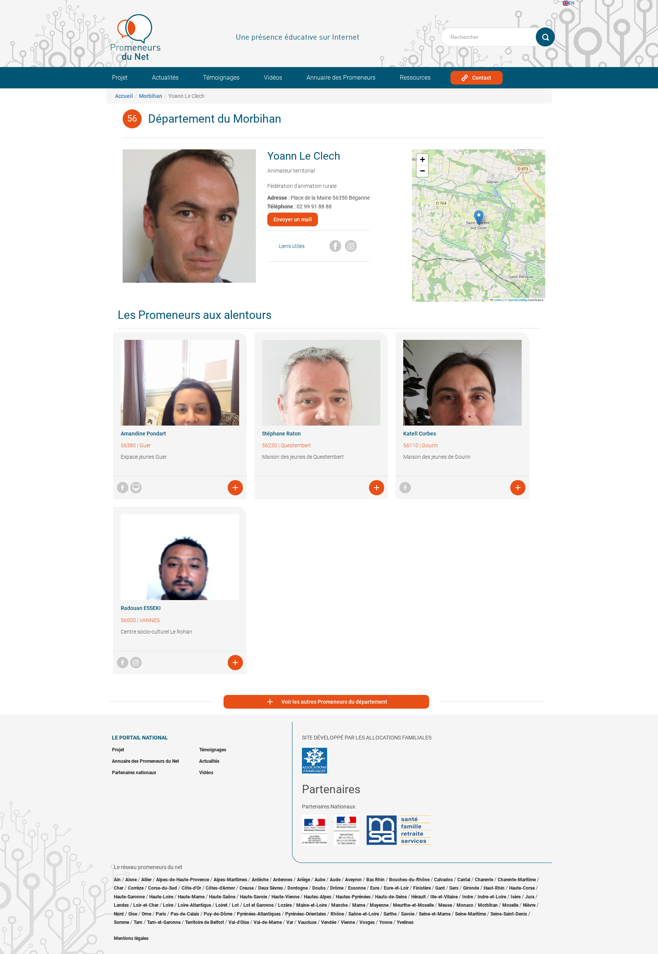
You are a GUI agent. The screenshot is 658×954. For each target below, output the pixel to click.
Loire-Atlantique (194, 905)
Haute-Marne (191, 897)
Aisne (131, 879)
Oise (132, 914)
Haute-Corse (522, 888)
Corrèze (136, 888)
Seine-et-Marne (434, 914)
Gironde (471, 888)
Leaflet (497, 300)
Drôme (336, 888)
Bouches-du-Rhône (409, 879)
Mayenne (379, 905)
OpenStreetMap (517, 300)
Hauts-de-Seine (391, 897)
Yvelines (405, 922)
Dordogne (297, 888)
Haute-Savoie (253, 897)
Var (289, 922)
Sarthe (389, 914)
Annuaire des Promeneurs (341, 77)
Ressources (415, 77)
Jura (529, 897)
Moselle (510, 905)
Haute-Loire (161, 897)
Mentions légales (131, 938)
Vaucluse (307, 922)
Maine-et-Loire (311, 905)
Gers (453, 888)
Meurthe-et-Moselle (413, 905)
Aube (320, 879)
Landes (121, 905)
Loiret (221, 905)
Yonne (385, 922)
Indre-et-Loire (492, 897)
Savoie (407, 914)
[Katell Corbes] (462, 383)
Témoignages (221, 77)
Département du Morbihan (214, 118)
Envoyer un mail (292, 219)
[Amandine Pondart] (180, 383)
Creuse (247, 888)
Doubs (319, 888)
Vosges (367, 922)
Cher (118, 888)
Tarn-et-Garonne (163, 922)
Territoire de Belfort (204, 922)
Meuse (445, 905)
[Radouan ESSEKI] (180, 557)
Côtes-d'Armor (220, 888)
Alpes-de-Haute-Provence (182, 879)
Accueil (124, 96)
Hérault (418, 897)
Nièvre (529, 905)
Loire (168, 905)
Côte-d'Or (191, 888)
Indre (467, 897)
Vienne (348, 922)
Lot (235, 905)
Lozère (285, 905)
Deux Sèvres (270, 888)
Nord (119, 914)
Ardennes (282, 879)
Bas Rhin (375, 879)
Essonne (357, 888)
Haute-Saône (222, 897)
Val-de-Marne (268, 922)
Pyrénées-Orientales (305, 914)
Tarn (138, 922)
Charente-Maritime (517, 879)
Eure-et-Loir (396, 888)
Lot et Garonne (258, 905)
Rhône (337, 914)
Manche (339, 905)
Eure (374, 888)
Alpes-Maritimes (230, 879)
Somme (121, 922)
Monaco (465, 905)
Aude (335, 879)
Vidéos (273, 77)
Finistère (422, 888)
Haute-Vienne (285, 897)
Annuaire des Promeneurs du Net (145, 761)
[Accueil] (135, 36)
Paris (161, 914)
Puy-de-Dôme (218, 914)
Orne (146, 914)
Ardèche (260, 879)
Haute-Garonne (129, 897)
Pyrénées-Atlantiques (259, 914)
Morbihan (150, 96)
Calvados (443, 879)
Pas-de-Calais (185, 914)
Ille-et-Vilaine (444, 897)
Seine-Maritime (470, 914)
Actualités (165, 77)
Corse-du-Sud (162, 888)
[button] (479, 218)
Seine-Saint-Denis (508, 914)
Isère (516, 897)
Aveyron (353, 879)
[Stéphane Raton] (321, 383)
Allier (146, 879)
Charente (484, 879)
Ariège (303, 879)
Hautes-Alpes (317, 897)
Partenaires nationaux (134, 772)
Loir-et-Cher (145, 905)
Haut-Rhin (494, 888)
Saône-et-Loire (363, 914)
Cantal (463, 879)
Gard (440, 888)
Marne (358, 905)
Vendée (328, 922)
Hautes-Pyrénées (353, 897)
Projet (120, 77)
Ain (118, 879)
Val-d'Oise (238, 922)
